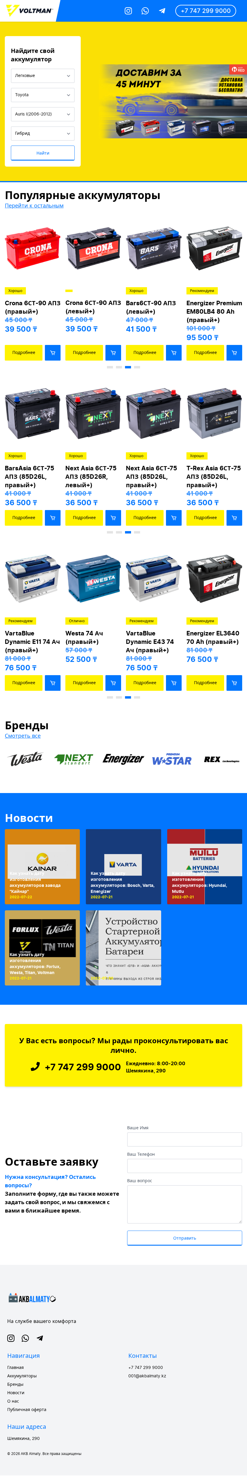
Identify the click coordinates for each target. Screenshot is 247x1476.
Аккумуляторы (22, 1376)
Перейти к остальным (34, 205)
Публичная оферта (26, 1410)
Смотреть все (23, 736)
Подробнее (23, 352)
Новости (29, 818)
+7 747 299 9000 (206, 10)
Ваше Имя (138, 1128)
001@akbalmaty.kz (147, 1376)
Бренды (15, 1385)
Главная (15, 1368)
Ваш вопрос (139, 1181)
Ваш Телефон (141, 1155)
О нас (13, 1401)
